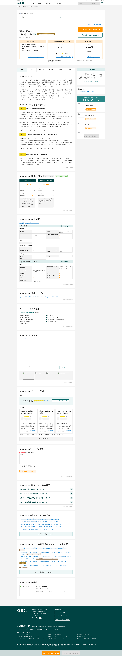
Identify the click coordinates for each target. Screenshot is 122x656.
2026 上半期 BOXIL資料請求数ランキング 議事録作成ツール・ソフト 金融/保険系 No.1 (44, 548)
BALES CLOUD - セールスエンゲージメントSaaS (87, 636)
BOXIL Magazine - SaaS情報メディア (55, 634)
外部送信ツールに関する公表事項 (38, 611)
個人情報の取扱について (43, 609)
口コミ (60, 69)
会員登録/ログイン (103, 3)
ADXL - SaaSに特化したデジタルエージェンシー (57, 638)
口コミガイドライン (36, 615)
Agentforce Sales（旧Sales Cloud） (28, 297)
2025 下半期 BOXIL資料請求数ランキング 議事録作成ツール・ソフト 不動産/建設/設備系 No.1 (45, 565)
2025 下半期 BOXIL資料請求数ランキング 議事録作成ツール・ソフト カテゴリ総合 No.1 (44, 561)
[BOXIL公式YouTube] (40, 618)
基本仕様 (21, 223)
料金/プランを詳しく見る (93, 57)
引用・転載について (56, 629)
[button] (27, 419)
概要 (22, 69)
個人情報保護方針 (39, 629)
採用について (47, 629)
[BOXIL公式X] (33, 618)
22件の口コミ (47, 400)
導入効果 (51, 69)
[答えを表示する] (71, 489)
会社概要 (31, 629)
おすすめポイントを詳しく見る (36, 57)
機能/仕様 (41, 69)
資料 (70, 69)
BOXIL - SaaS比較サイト (24, 634)
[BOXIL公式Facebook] (37, 618)
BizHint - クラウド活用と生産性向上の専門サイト (87, 638)
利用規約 (34, 609)
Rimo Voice (36, 6)
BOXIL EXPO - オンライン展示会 (83, 634)
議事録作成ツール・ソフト (27, 6)
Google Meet (48, 297)
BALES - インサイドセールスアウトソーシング (57, 636)
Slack (39, 297)
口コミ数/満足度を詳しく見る (63, 57)
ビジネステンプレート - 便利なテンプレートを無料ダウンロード (31, 638)
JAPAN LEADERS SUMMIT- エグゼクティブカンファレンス (31, 636)
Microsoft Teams (56, 297)
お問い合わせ (43, 613)
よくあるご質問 (35, 613)
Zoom (42, 297)
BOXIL (18, 6)
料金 (31, 69)
